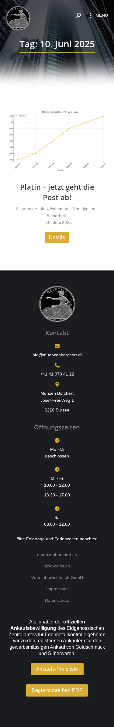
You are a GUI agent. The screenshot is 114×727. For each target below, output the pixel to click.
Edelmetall (60, 208)
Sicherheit (56, 215)
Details (57, 237)
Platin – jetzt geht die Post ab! (57, 192)
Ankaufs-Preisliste (57, 669)
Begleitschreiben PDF (57, 690)
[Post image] (57, 141)
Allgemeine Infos (32, 208)
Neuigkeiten (84, 208)
